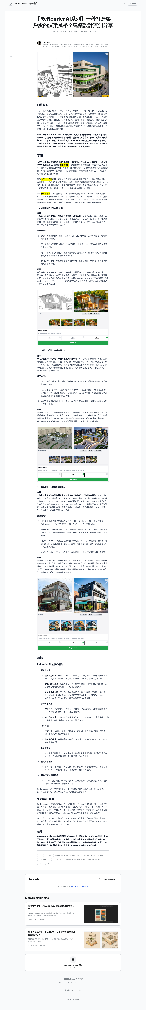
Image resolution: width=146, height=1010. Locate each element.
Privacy (77, 983)
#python (91, 859)
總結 (9, 62)
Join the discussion (109, 879)
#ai (39, 855)
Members (62, 983)
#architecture (87, 855)
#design (57, 855)
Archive (70, 983)
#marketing (56, 859)
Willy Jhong (47, 42)
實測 (9, 59)
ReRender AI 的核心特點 (17, 65)
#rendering (81, 859)
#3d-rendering (43, 859)
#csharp (41, 863)
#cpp (50, 863)
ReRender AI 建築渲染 (26, 3)
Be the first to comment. (79, 886)
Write (134, 3)
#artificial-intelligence (71, 855)
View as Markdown (90, 31)
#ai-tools (47, 855)
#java (100, 859)
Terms (84, 983)
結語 (10, 71)
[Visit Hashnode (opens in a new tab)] (73, 999)
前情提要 (11, 56)
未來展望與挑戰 (14, 68)
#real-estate (68, 859)
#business (99, 855)
